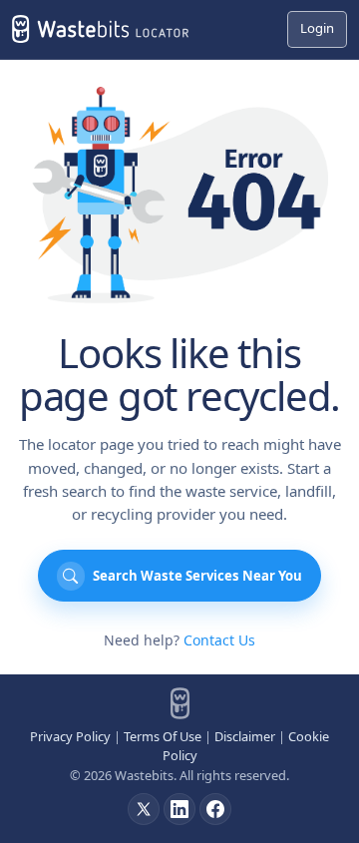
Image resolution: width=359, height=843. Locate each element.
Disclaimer (244, 736)
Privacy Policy (70, 736)
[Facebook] (215, 809)
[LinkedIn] (179, 809)
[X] (144, 809)
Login (317, 28)
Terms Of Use (162, 736)
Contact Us (219, 640)
